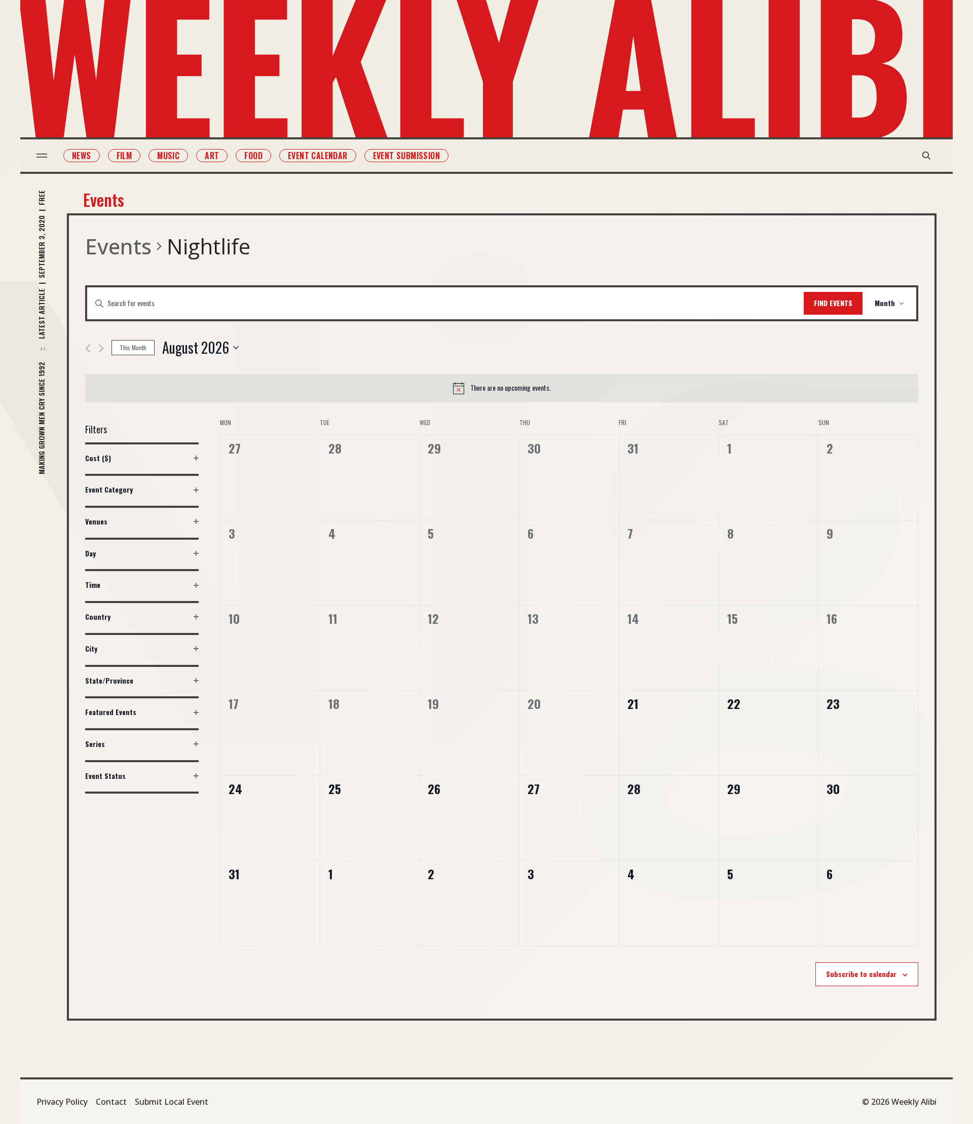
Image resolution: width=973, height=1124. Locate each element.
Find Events (833, 302)
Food (253, 155)
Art (212, 155)
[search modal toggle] (926, 155)
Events (118, 246)
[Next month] (101, 348)
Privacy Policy (62, 1101)
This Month (133, 347)
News (81, 155)
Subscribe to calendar (861, 973)
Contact (111, 1101)
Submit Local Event (171, 1101)
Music (168, 155)
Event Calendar (318, 155)
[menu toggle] (41, 155)
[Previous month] (88, 348)
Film (124, 155)
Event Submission (406, 155)
